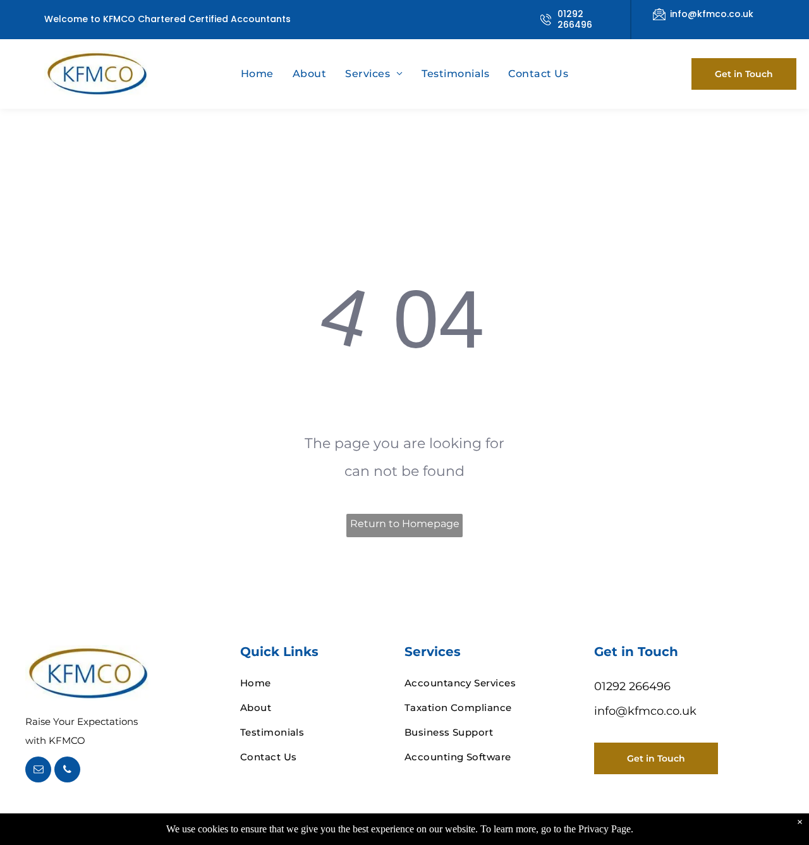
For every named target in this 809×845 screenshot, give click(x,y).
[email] (38, 771)
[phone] (67, 771)
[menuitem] (257, 74)
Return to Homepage (404, 524)
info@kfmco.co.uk (711, 14)
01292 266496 (574, 19)
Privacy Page (604, 829)
